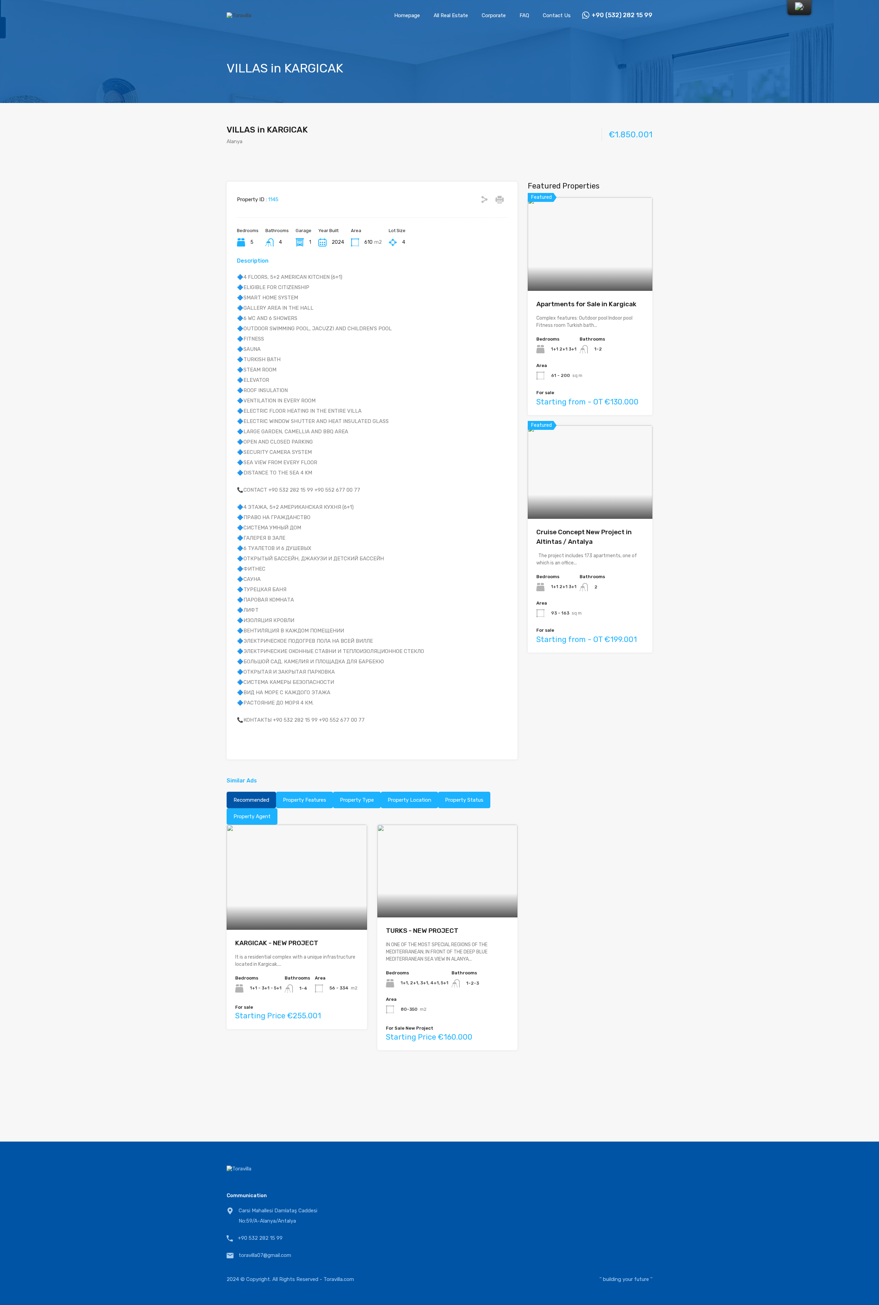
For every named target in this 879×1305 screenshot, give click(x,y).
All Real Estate (451, 15)
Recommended (251, 800)
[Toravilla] (239, 15)
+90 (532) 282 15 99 (622, 15)
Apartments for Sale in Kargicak (586, 304)
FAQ (524, 15)
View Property (297, 909)
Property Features (304, 800)
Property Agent (252, 816)
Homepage (407, 15)
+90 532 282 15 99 (260, 1238)
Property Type (357, 800)
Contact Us (557, 15)
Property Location (409, 800)
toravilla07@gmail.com (265, 1255)
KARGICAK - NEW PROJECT (276, 943)
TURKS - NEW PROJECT (422, 931)
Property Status (464, 800)
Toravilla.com (338, 1279)
